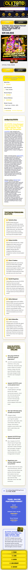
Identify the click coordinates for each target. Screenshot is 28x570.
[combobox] (12, 8)
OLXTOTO (7, 131)
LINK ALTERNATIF (15, 563)
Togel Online (20, 155)
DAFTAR (20, 22)
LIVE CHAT (15, 566)
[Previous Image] (2, 48)
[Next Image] (26, 48)
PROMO (15, 552)
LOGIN (7, 22)
